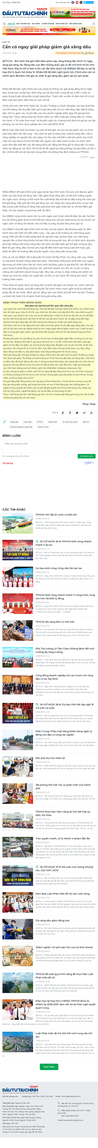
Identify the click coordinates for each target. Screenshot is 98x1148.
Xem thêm (49, 1067)
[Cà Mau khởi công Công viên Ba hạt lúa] (17, 577)
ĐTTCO (40, 422)
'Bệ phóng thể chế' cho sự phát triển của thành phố (63, 787)
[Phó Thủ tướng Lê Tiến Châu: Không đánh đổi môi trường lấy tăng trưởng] (17, 657)
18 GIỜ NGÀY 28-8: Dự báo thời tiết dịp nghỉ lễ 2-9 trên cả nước (65, 706)
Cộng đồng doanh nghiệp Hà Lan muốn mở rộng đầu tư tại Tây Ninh (64, 677)
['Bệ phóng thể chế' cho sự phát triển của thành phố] (17, 793)
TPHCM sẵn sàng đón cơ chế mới (55, 621)
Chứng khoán (48, 24)
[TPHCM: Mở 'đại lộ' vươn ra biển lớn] (17, 523)
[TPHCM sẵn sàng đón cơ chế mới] (17, 630)
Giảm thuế (52, 422)
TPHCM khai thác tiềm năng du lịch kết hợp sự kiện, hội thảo (63, 813)
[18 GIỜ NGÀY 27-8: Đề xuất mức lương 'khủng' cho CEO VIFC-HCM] (17, 875)
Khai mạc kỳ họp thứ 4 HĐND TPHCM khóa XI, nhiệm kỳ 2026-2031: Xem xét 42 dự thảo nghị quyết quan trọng (66, 1004)
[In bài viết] (91, 413)
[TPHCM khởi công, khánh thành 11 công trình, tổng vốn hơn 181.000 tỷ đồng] (17, 603)
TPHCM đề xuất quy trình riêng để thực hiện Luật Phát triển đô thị (64, 976)
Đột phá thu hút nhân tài (50, 758)
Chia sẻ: (55, 412)
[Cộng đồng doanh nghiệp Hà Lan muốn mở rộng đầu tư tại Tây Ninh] (17, 684)
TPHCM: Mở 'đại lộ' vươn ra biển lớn (56, 514)
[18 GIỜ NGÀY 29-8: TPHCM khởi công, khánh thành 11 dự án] (17, 550)
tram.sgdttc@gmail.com (71, 1096)
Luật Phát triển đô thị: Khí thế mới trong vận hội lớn (64, 1035)
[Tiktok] (81, 2)
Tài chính (36, 24)
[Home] (4, 24)
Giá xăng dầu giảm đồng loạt (53, 920)
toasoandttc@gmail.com (73, 1120)
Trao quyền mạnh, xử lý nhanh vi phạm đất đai (63, 838)
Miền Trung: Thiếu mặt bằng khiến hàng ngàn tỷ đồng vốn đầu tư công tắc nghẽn (64, 733)
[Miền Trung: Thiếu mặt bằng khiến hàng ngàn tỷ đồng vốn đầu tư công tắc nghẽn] (17, 740)
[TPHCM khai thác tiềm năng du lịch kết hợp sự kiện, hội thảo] (17, 820)
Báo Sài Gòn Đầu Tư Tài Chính (24, 13)
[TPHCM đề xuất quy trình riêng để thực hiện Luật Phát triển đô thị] (17, 982)
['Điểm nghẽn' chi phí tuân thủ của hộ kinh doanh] (17, 956)
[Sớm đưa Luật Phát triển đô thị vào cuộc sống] (17, 902)
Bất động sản (75, 24)
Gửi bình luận (86, 456)
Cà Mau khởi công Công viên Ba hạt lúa (59, 568)
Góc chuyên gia (23, 24)
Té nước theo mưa (70, 422)
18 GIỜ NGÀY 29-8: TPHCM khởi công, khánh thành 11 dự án (63, 543)
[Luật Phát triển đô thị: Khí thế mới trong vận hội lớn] (17, 1042)
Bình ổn (86, 422)
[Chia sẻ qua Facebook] (70, 413)
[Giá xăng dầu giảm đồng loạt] (17, 929)
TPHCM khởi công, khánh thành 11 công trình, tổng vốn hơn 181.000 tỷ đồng (65, 597)
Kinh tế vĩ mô (43, 427)
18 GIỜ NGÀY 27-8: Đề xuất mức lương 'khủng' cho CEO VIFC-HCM (64, 869)
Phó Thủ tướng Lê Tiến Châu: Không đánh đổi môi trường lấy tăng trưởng (65, 650)
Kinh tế (11, 24)
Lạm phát (28, 422)
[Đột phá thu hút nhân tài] (17, 766)
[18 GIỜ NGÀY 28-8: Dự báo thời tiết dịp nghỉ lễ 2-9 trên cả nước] (17, 713)
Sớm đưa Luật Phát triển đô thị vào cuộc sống (63, 893)
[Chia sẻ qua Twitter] (77, 413)
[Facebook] (72, 2)
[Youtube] (76, 2)
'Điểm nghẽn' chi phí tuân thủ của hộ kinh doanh (64, 947)
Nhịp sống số (62, 24)
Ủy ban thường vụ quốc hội (21, 427)
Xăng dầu (14, 422)
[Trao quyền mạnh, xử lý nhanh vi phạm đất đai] (17, 847)
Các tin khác (14, 509)
